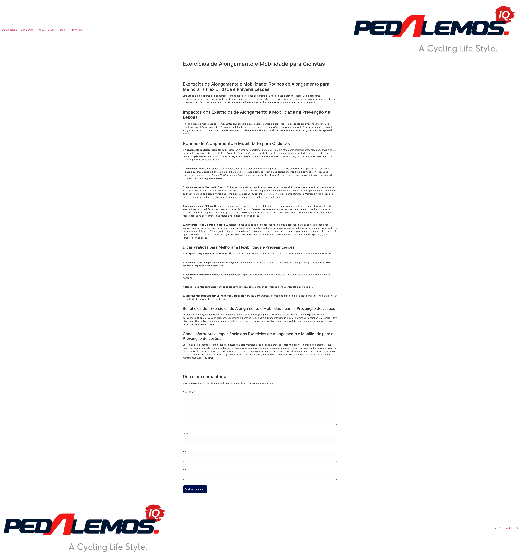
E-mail (185, 452)
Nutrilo (61, 29)
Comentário (189, 392)
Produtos (509, 528)
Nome (185, 434)
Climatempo (27, 29)
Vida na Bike (75, 29)
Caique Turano (9, 29)
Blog (495, 528)
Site (184, 469)
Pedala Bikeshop (46, 29)
